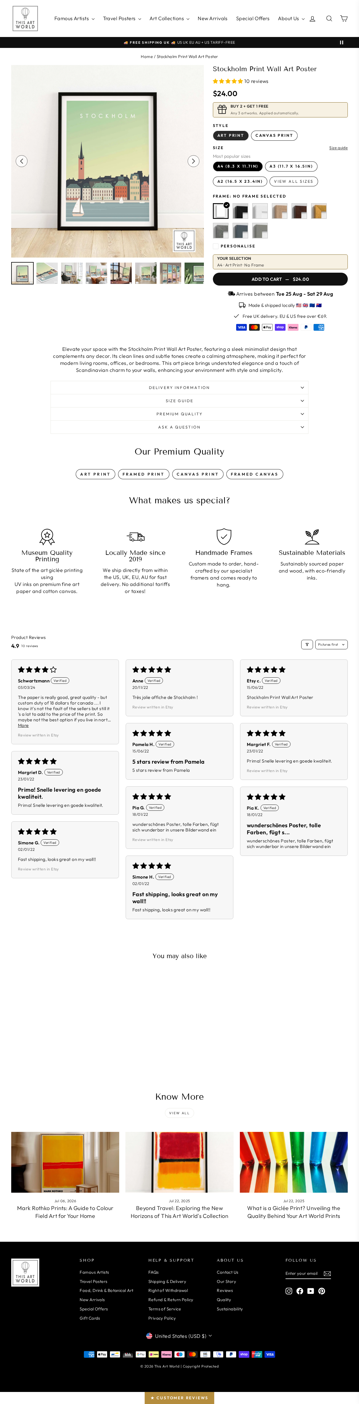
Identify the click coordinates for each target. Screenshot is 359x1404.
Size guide (338, 147)
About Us (289, 18)
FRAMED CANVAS (255, 474)
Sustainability (230, 1309)
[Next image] (193, 161)
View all (179, 1113)
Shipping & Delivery (167, 1281)
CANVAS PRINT (198, 474)
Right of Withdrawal (168, 1290)
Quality (224, 1299)
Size (218, 147)
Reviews (225, 1290)
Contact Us (227, 1272)
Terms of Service (164, 1309)
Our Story (226, 1281)
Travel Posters (120, 18)
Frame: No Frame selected (249, 196)
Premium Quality (180, 413)
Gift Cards (90, 1318)
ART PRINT (95, 474)
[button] (229, 81)
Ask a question (179, 427)
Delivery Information (179, 387)
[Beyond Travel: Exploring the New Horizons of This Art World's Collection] (179, 1162)
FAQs (153, 1272)
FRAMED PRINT (144, 474)
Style (221, 125)
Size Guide (180, 400)
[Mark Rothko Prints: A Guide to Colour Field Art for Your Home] (65, 1162)
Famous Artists (72, 18)
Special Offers (253, 18)
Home (147, 56)
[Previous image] (21, 161)
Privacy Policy (162, 1318)
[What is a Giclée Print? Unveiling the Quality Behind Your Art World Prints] (294, 1162)
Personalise (238, 246)
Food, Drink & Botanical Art (106, 1290)
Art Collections (167, 18)
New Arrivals (212, 18)
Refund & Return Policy (171, 1299)
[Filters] (307, 644)
